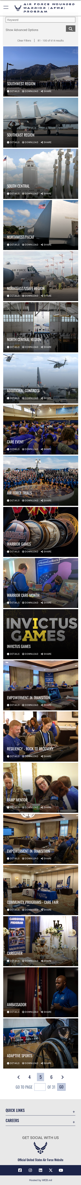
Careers (12, 1120)
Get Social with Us (40, 1138)
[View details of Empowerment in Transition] (40, 685)
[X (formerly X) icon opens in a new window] (50, 1170)
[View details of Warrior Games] (40, 532)
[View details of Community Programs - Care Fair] (40, 890)
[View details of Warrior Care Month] (40, 583)
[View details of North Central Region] (40, 327)
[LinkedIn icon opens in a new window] (40, 1170)
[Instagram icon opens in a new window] (30, 1170)
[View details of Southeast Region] (40, 123)
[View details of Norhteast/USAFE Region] (40, 276)
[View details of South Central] (40, 174)
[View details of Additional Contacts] (40, 378)
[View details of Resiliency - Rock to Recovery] (40, 736)
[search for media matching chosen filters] (70, 28)
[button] (6, 8)
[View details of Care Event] (40, 430)
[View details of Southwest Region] (40, 71)
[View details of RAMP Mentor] (40, 788)
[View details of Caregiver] (40, 941)
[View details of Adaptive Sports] (40, 1043)
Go (61, 1087)
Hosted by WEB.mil (40, 1180)
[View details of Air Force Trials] (40, 481)
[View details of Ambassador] (40, 992)
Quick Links (15, 1110)
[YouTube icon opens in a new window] (61, 1170)
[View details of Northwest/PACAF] (40, 225)
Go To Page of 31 (35, 1087)
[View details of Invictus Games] (40, 634)
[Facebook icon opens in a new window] (20, 1170)
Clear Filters (24, 40)
